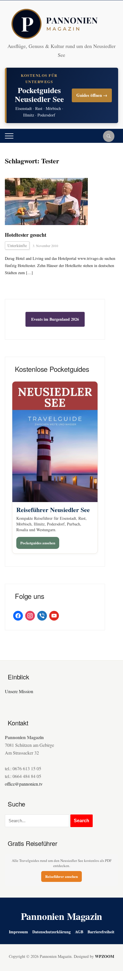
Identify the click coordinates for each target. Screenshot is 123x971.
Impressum (18, 932)
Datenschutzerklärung (51, 932)
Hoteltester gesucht (25, 235)
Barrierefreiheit (101, 932)
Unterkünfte (17, 245)
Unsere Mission (19, 691)
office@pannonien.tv (24, 784)
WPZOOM (104, 956)
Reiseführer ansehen (61, 876)
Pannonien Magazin (61, 916)
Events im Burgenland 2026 (55, 319)
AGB (79, 932)
